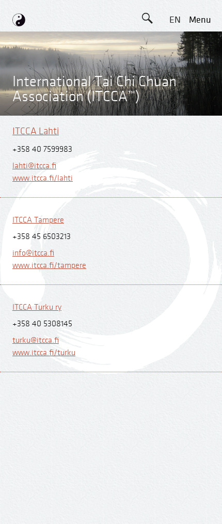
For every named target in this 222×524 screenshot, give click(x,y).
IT (175, 136)
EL (175, 66)
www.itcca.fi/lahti (42, 178)
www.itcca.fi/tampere (49, 265)
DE (174, 43)
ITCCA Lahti (35, 131)
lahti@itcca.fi (34, 166)
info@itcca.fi (33, 253)
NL (174, 159)
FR (175, 89)
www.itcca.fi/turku (43, 352)
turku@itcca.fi (35, 340)
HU (175, 182)
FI (175, 113)
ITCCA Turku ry (36, 307)
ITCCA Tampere (38, 220)
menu (200, 20)
